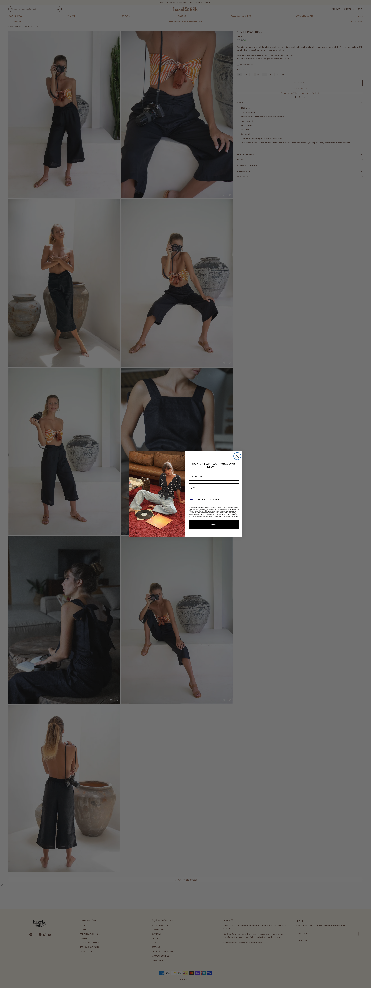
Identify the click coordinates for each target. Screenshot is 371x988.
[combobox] (195, 499)
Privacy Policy (227, 516)
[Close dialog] (237, 456)
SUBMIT (213, 524)
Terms (235, 516)
